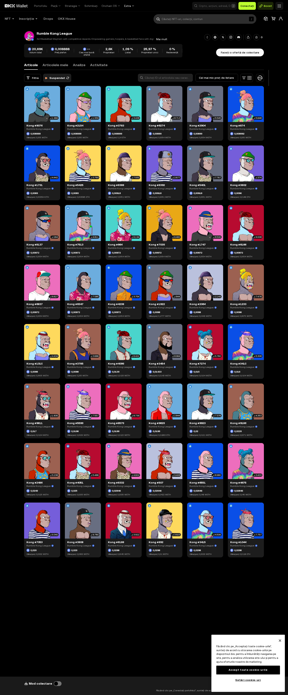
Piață (54, 5)
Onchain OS (109, 5)
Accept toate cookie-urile (248, 669)
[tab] (55, 65)
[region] (248, 663)
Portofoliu (40, 5)
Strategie (71, 5)
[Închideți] (280, 640)
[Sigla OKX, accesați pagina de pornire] (16, 5)
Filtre (35, 77)
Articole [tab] (31, 65)
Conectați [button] (247, 5)
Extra (127, 5)
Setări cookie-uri (248, 680)
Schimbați (91, 5)
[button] (214, 6)
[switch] (58, 683)
